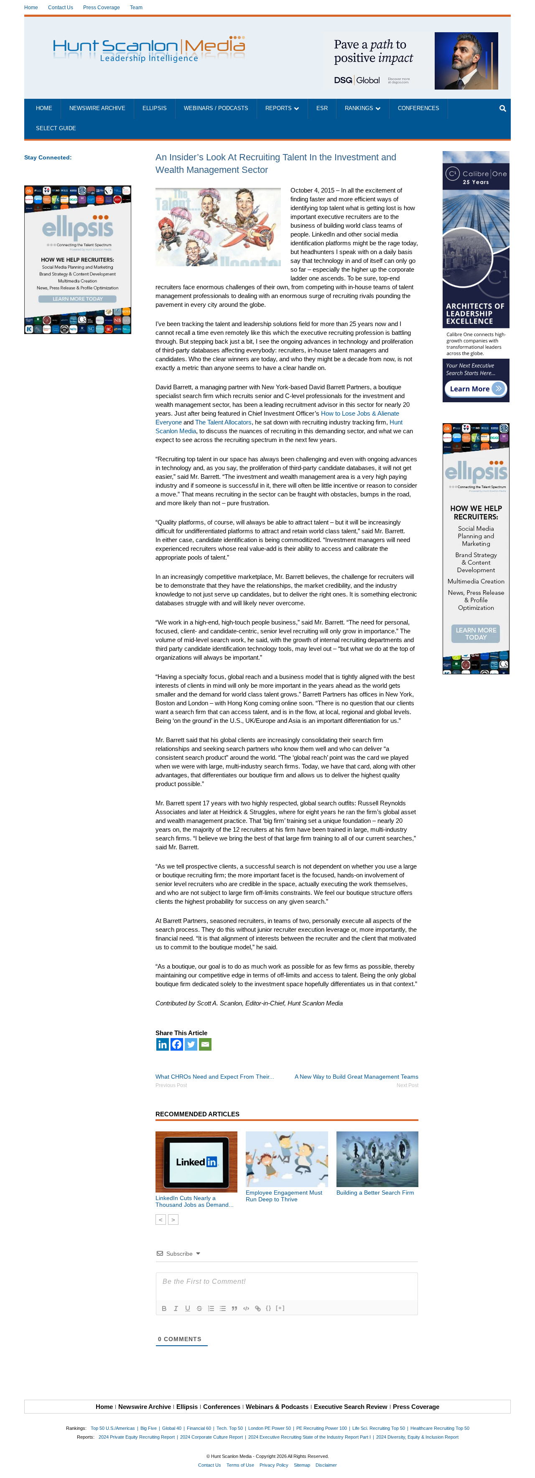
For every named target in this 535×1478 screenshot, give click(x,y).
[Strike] (199, 1308)
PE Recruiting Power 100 (321, 1428)
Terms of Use (240, 1465)
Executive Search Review (350, 1406)
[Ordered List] (211, 1308)
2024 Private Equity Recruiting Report (137, 1436)
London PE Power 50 (269, 1428)
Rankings (359, 108)
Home (31, 7)
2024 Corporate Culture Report (211, 1436)
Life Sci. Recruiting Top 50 (378, 1428)
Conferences (418, 108)
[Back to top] (523, 1466)
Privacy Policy (274, 1465)
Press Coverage (101, 7)
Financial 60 (199, 1428)
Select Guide (56, 128)
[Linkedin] (162, 1044)
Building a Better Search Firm (375, 1192)
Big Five (148, 1428)
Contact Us (60, 7)
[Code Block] (246, 1308)
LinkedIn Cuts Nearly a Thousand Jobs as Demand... (194, 1201)
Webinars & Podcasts (277, 1406)
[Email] (205, 1044)
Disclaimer (326, 1465)
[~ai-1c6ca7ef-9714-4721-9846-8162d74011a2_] (410, 36)
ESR (322, 108)
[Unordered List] (223, 1308)
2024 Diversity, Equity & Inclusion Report (417, 1436)
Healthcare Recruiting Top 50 (439, 1428)
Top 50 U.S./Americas (113, 1428)
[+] (280, 1308)
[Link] (258, 1308)
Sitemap (302, 1465)
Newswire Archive (97, 108)
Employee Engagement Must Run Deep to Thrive (284, 1196)
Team (136, 7)
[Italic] (176, 1308)
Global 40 (171, 1428)
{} (269, 1308)
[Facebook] (177, 1044)
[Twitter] (191, 1044)
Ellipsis (155, 108)
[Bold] (164, 1308)
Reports (278, 108)
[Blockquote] (234, 1308)
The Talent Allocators (223, 422)
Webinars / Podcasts (216, 108)
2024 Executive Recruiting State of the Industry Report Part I (309, 1436)
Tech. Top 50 (230, 1428)
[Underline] (188, 1308)
